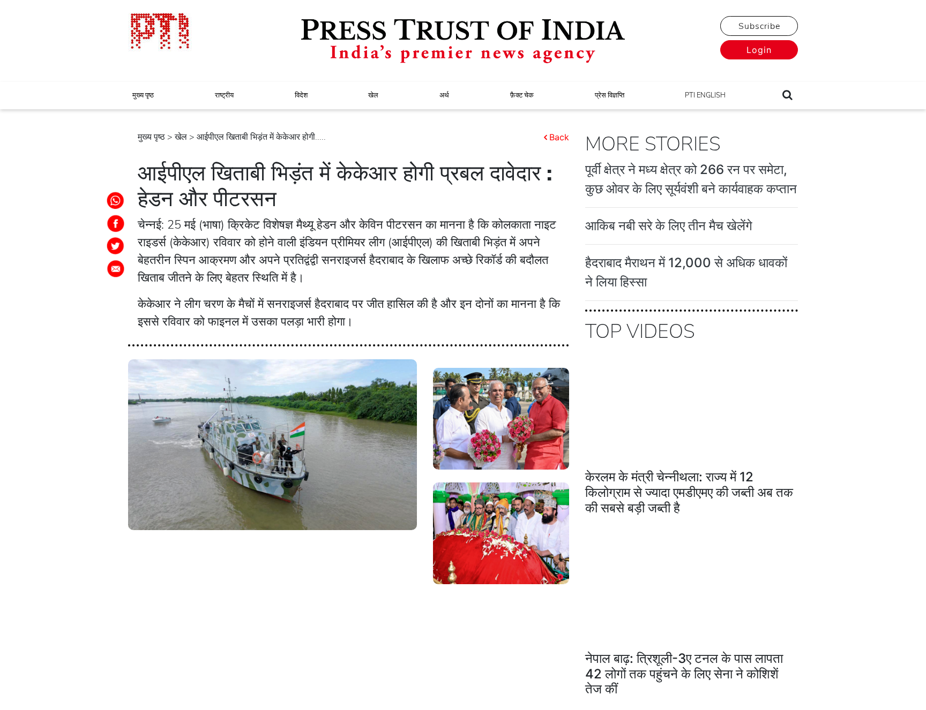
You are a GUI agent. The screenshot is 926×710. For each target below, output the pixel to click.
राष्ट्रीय (224, 95)
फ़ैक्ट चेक (522, 95)
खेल (373, 95)
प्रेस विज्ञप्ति (609, 95)
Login (759, 49)
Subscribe (759, 26)
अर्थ (444, 95)
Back (559, 137)
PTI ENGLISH (705, 95)
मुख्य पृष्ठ (143, 95)
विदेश (301, 95)
